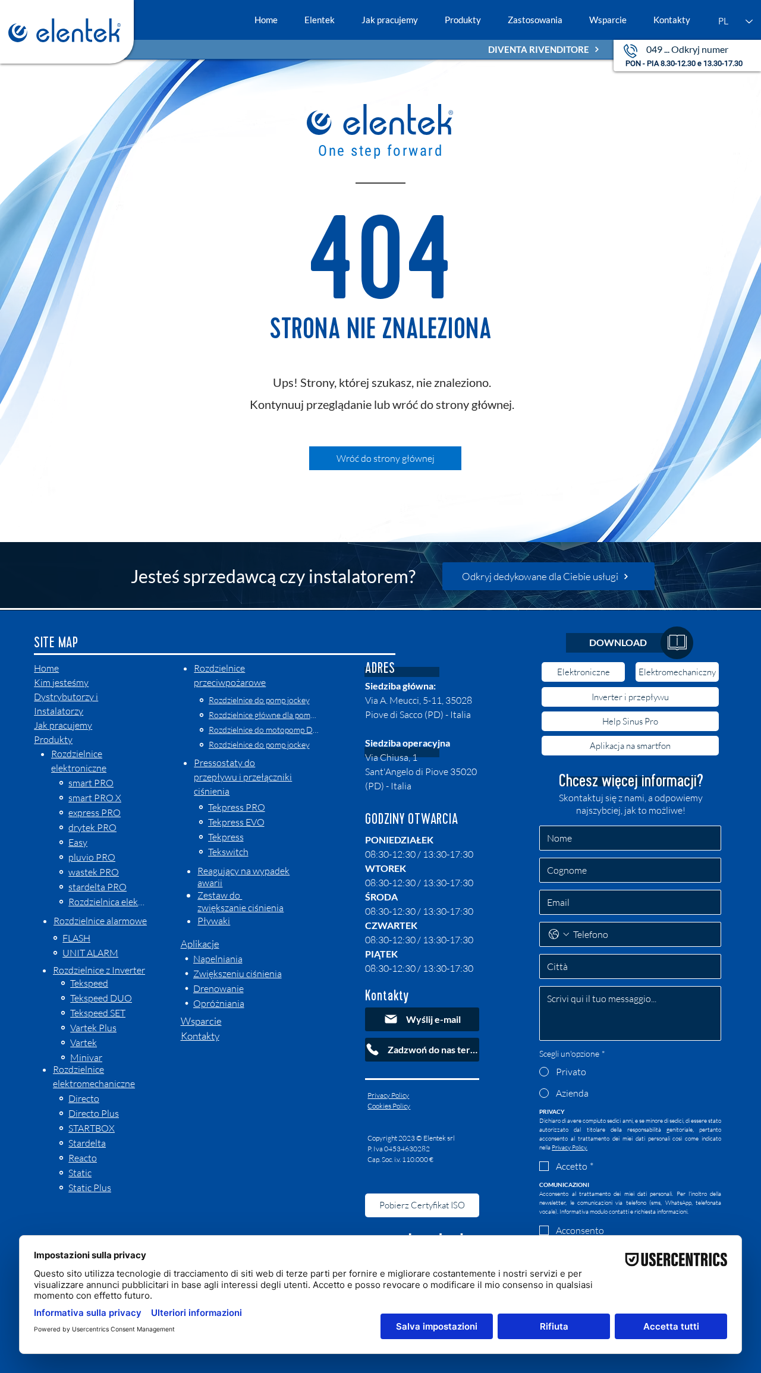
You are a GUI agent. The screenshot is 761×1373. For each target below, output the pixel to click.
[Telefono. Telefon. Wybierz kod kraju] (559, 934)
